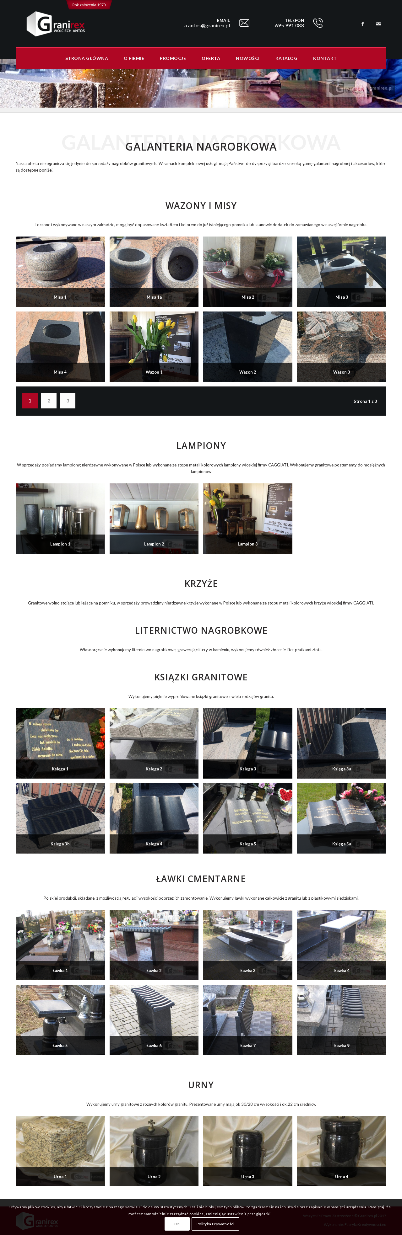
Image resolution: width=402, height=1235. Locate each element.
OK (177, 1224)
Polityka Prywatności (216, 1224)
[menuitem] (86, 58)
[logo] (64, 23)
